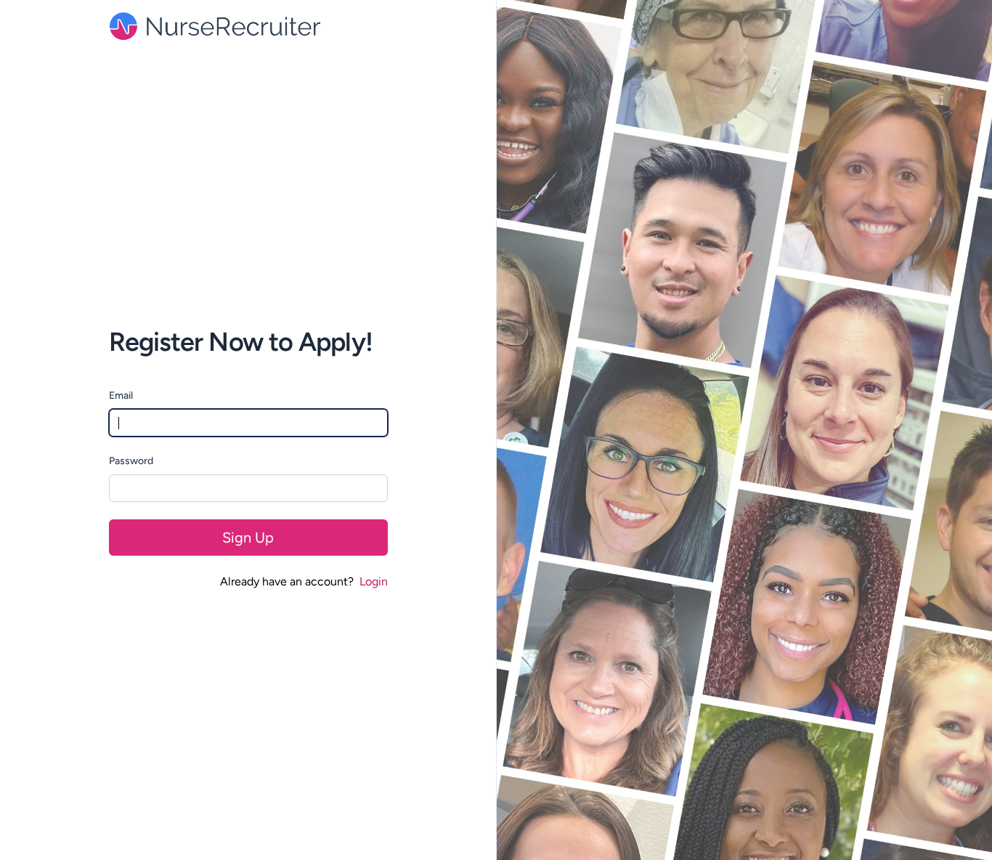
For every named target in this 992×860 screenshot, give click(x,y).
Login (373, 581)
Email (121, 395)
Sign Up (248, 537)
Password (131, 461)
